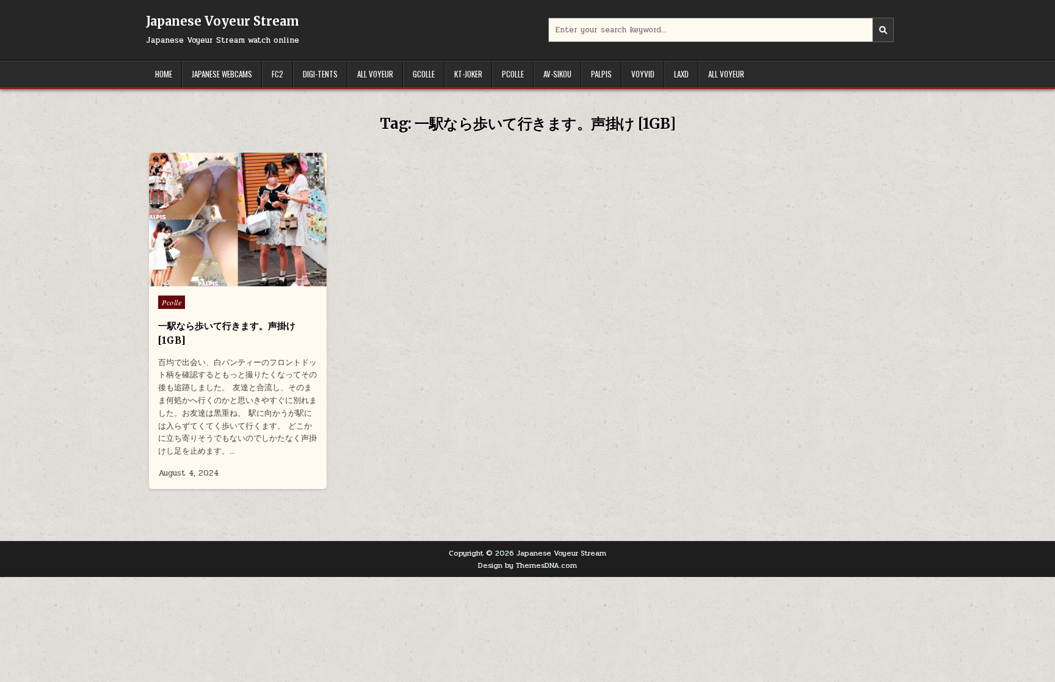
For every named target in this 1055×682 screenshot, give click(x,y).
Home (163, 74)
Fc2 (277, 74)
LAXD (681, 74)
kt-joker (468, 74)
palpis (601, 74)
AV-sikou (557, 74)
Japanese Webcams (222, 74)
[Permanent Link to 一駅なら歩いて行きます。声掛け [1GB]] (238, 219)
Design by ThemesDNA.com (527, 565)
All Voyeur (375, 74)
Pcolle (513, 74)
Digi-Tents (320, 74)
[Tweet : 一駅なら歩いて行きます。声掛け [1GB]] (212, 279)
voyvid (642, 74)
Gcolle (424, 74)
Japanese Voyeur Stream (222, 21)
